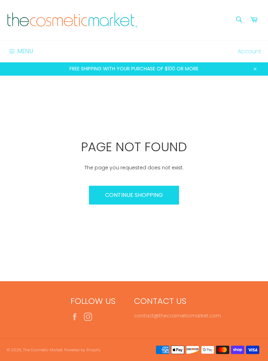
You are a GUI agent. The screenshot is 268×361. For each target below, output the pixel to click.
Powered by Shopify (82, 350)
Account (249, 51)
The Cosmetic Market (42, 350)
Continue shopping (134, 195)
